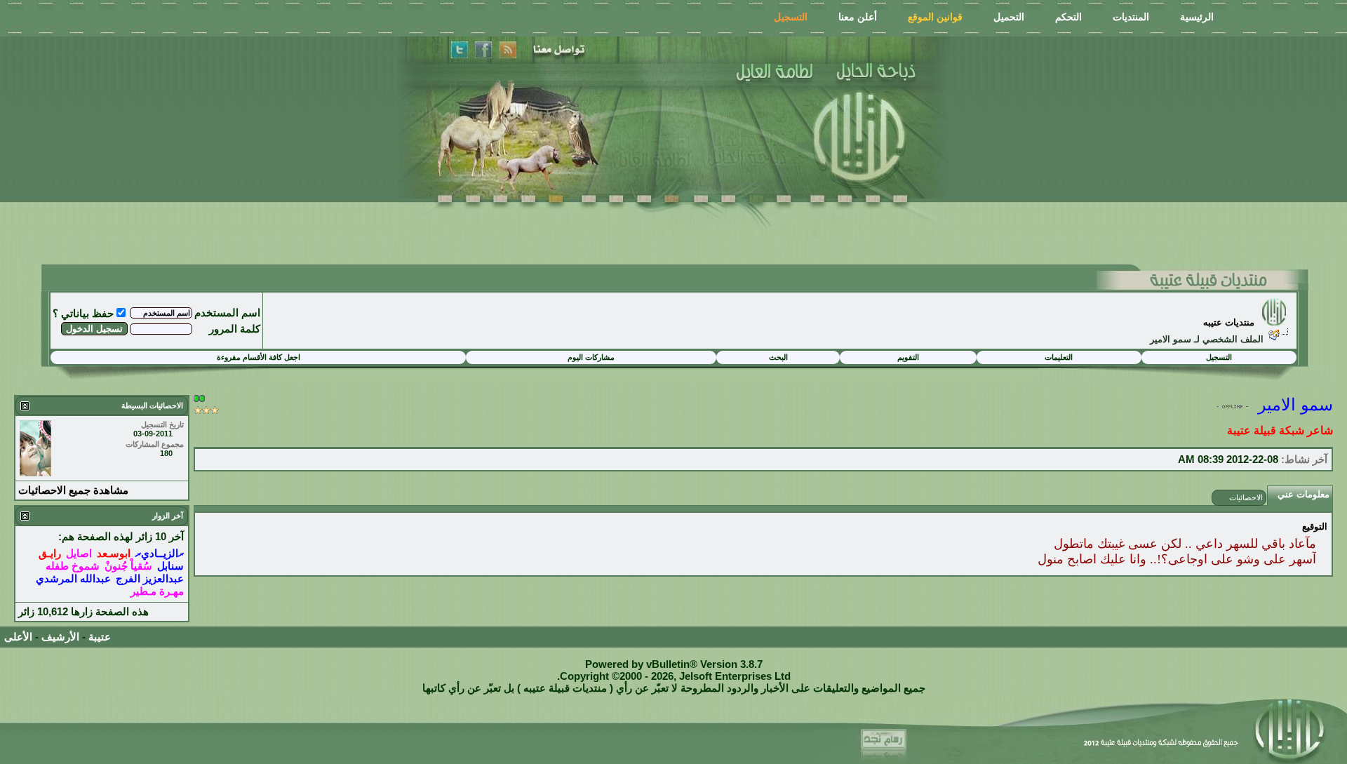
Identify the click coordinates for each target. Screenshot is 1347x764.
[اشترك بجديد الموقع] (507, 50)
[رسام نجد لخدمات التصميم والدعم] (888, 742)
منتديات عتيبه (1228, 322)
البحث (778, 357)
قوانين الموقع (935, 16)
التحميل (1008, 16)
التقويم (908, 357)
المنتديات (1131, 16)
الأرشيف (60, 637)
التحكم (1068, 16)
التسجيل (790, 16)
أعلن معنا (857, 16)
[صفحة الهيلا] (483, 50)
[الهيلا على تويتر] (459, 50)
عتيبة (99, 637)
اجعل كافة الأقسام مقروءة (258, 357)
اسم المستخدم (227, 313)
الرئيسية (1197, 16)
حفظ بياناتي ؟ (83, 313)
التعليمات (1059, 357)
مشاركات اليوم (591, 357)
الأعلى (18, 637)
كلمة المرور (234, 329)
